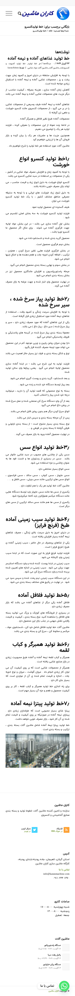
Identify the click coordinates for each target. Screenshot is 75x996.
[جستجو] (19, 13)
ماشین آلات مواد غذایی (38, 67)
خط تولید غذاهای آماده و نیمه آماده (38, 58)
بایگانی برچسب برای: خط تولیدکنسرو (47, 27)
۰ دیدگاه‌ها (48, 63)
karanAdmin (13, 67)
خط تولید (32, 63)
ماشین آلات (54, 67)
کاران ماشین (53, 991)
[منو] (10, 13)
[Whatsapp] (64, 986)
